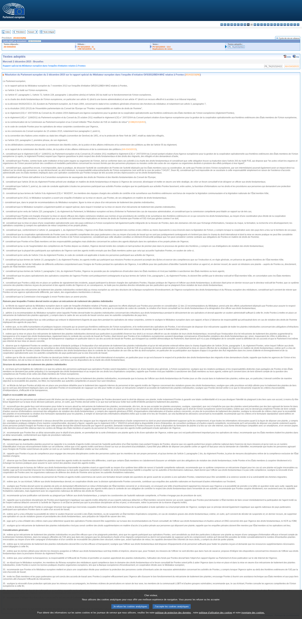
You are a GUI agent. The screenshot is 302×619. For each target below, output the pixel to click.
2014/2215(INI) (19, 38)
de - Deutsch (235, 24)
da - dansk (231, 24)
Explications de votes (162, 49)
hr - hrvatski (255, 24)
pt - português (281, 24)
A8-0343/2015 (10, 47)
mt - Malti (271, 24)
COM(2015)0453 (137, 122)
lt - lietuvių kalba (265, 24)
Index (7, 32)
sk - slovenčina (288, 24)
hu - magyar (268, 24)
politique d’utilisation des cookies (215, 612)
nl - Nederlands (275, 24)
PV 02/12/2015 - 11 (86, 47)
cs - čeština (228, 24)
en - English (245, 24)
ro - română (284, 24)
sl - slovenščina (291, 24)
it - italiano (258, 24)
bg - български (221, 24)
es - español (225, 24)
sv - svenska (298, 24)
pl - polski (278, 24)
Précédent (20, 32)
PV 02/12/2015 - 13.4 (161, 47)
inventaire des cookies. (253, 612)
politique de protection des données (173, 612)
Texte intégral (48, 32)
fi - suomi (294, 24)
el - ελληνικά (241, 24)
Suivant (31, 32)
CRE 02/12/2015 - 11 (86, 49)
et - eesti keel (238, 24)
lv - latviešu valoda (261, 24)
